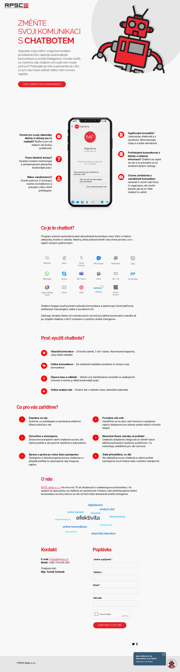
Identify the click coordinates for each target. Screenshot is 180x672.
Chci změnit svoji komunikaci (42, 84)
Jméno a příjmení (102, 559)
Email (96, 585)
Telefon (97, 572)
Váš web (97, 598)
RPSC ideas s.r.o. (50, 487)
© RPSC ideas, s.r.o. (26, 663)
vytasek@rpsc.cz (58, 559)
